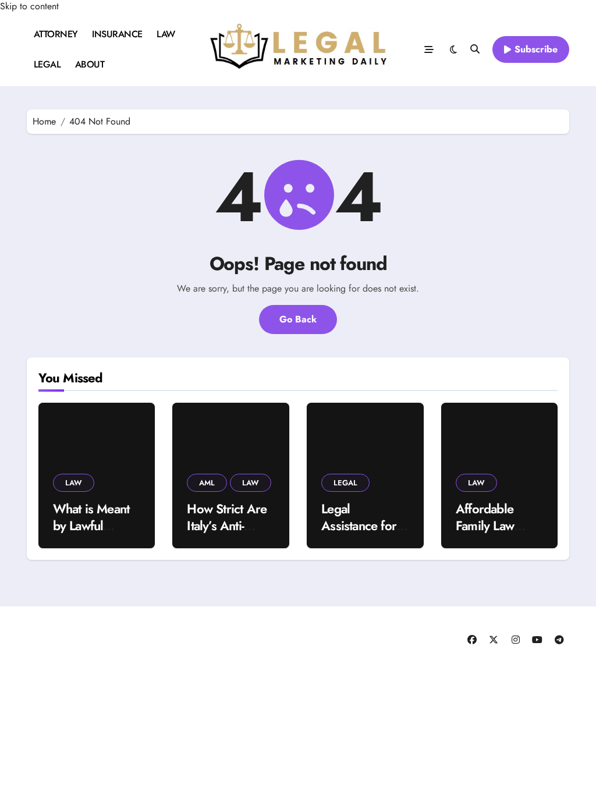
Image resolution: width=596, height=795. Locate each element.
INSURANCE (117, 34)
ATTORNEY (56, 34)
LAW (166, 34)
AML (207, 482)
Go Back (298, 319)
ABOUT (90, 64)
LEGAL (47, 64)
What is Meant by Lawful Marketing (91, 525)
